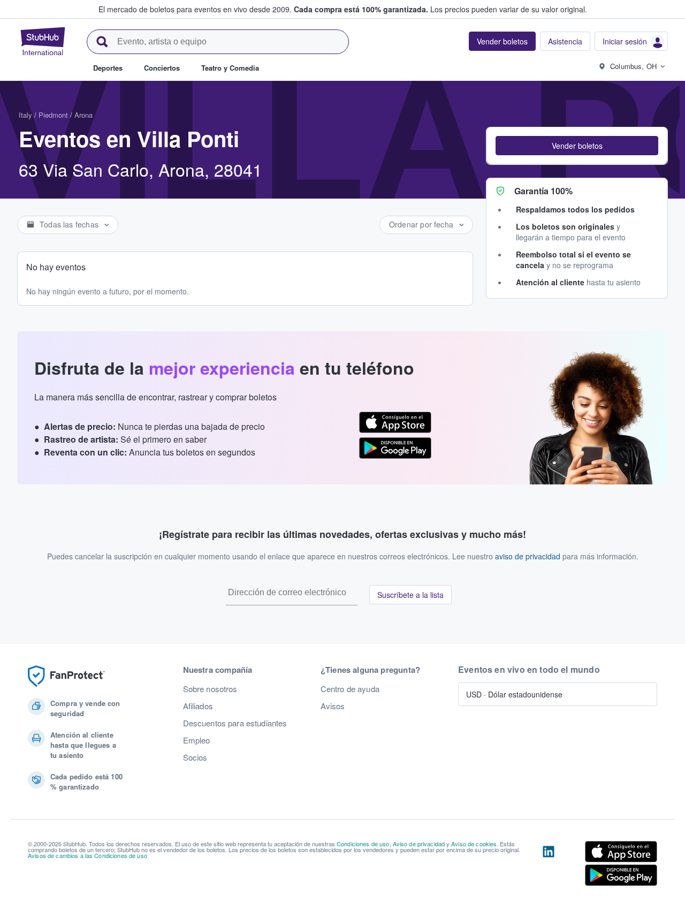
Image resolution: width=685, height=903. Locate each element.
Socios (195, 757)
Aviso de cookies (474, 843)
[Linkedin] (548, 865)
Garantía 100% (543, 191)
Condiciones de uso (363, 843)
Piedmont (53, 115)
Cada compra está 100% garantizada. (361, 9)
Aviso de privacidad (419, 843)
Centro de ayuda (350, 689)
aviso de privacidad (527, 556)
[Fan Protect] (66, 676)
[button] (577, 145)
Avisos (333, 706)
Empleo (196, 740)
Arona (83, 115)
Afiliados (198, 706)
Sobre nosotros (210, 689)
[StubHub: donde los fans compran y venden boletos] (42, 41)
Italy (25, 115)
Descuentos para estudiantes (235, 723)
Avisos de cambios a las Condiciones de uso (87, 855)
